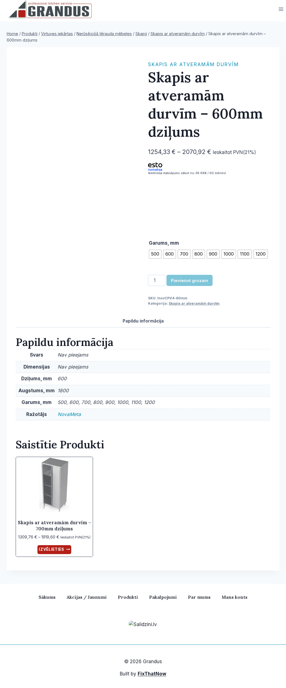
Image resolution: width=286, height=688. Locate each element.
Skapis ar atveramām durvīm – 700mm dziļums (54, 525)
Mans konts (234, 597)
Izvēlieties (51, 549)
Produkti (128, 597)
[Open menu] (281, 9)
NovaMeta (69, 414)
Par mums (199, 597)
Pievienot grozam (189, 280)
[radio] (155, 254)
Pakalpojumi (163, 597)
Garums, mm (164, 243)
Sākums (47, 597)
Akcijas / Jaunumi (87, 597)
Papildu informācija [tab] (143, 321)
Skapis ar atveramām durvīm (193, 64)
